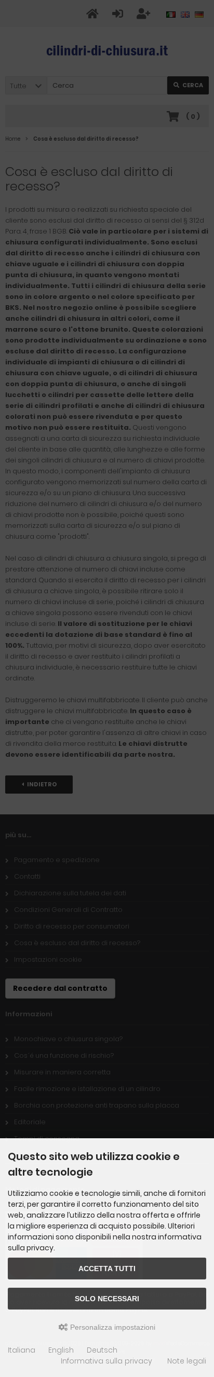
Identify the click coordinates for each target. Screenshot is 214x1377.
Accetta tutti (107, 1268)
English (61, 1350)
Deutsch (102, 1350)
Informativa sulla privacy (106, 1361)
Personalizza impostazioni (111, 1327)
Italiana (21, 1350)
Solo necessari (107, 1298)
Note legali (186, 1361)
